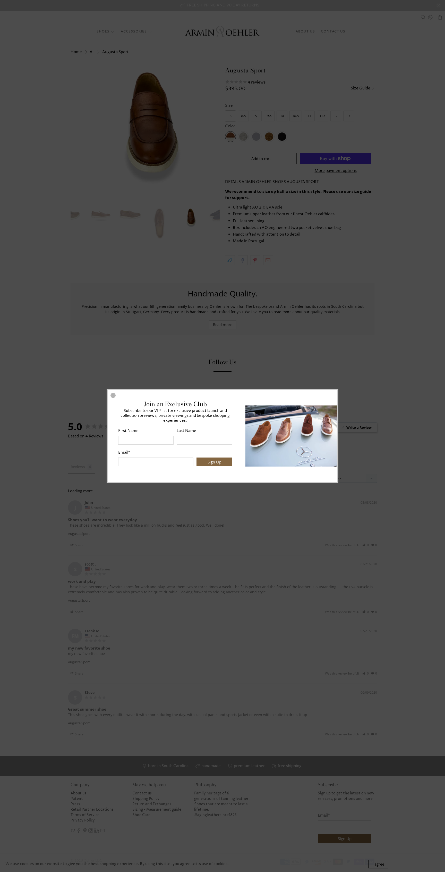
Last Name (186, 431)
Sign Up (214, 461)
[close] (113, 395)
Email (124, 452)
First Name (128, 431)
